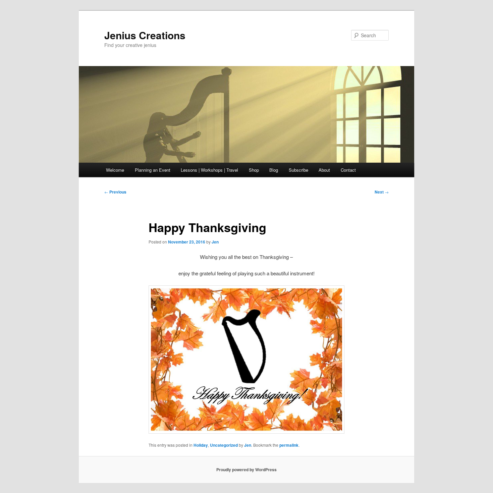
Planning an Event (152, 170)
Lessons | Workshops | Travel (209, 170)
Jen (215, 242)
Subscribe (298, 170)
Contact (348, 170)
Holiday (201, 445)
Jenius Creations (144, 35)
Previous (115, 192)
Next (382, 192)
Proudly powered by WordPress (246, 470)
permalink (288, 445)
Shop (254, 170)
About (324, 170)
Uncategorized (224, 445)
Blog (273, 170)
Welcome (115, 170)
